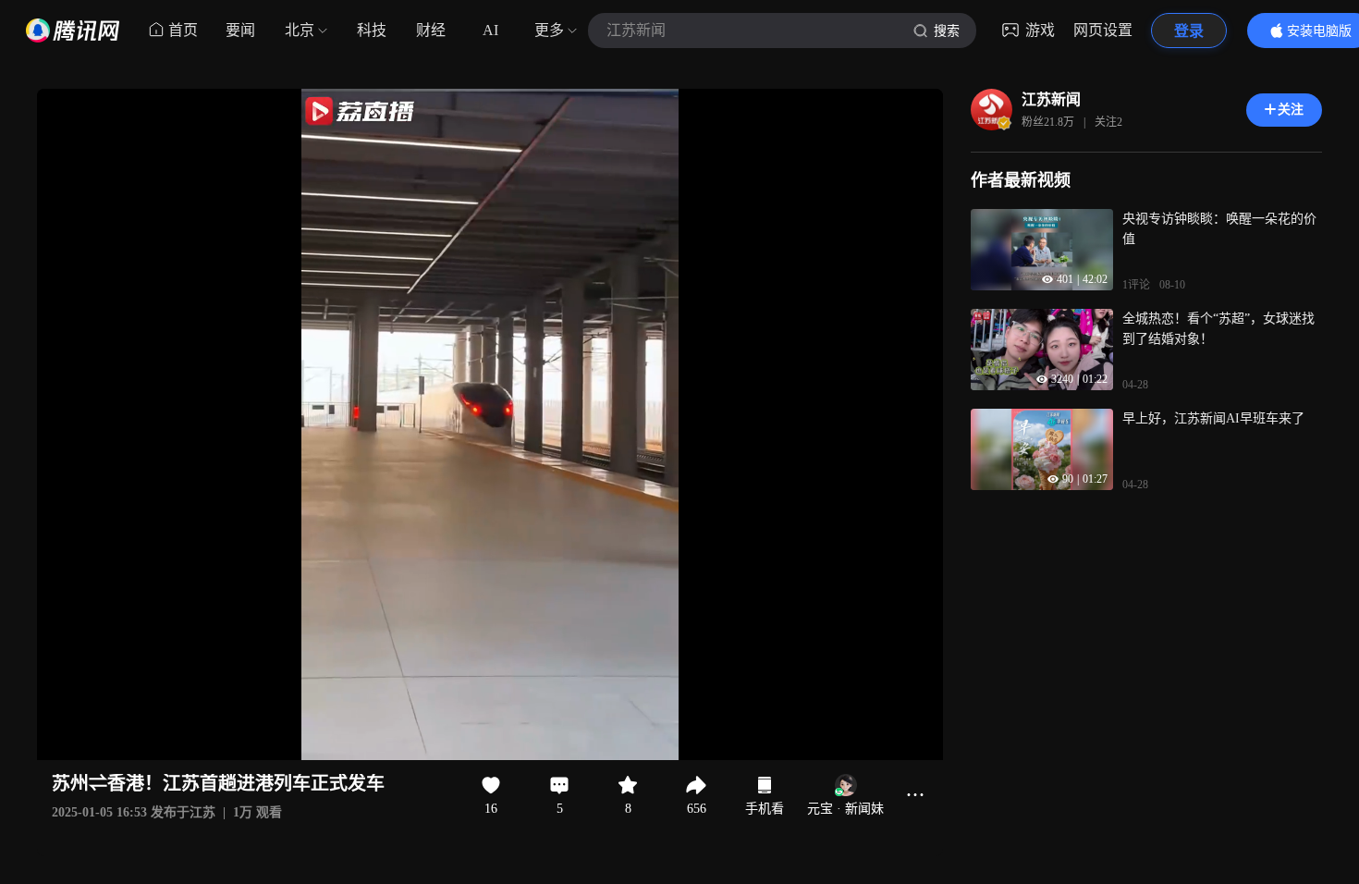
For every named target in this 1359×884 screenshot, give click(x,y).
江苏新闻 (1051, 99)
